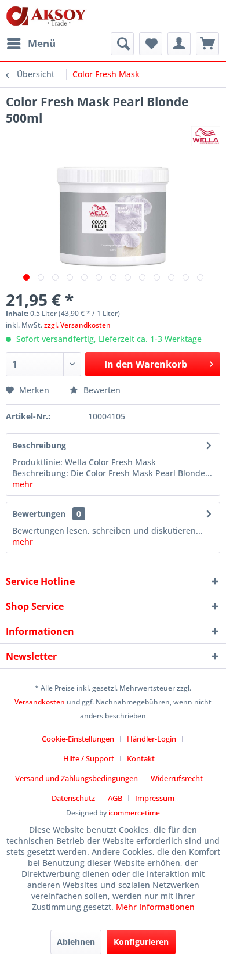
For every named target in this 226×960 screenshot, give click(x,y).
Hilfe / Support (88, 758)
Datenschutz (73, 798)
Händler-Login (151, 739)
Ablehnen (76, 941)
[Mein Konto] (179, 43)
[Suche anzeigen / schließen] (122, 43)
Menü (42, 43)
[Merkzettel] (150, 43)
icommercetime (134, 813)
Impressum (154, 798)
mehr (22, 484)
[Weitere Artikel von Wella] (205, 136)
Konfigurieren (141, 941)
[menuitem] (30, 43)
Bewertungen (38, 513)
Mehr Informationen (155, 906)
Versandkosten (39, 702)
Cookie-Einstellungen (78, 739)
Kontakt (141, 758)
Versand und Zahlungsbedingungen (76, 778)
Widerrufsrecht (177, 778)
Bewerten (101, 389)
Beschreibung (39, 445)
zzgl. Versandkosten (77, 325)
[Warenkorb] (207, 43)
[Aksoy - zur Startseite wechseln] (46, 16)
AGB (115, 798)
